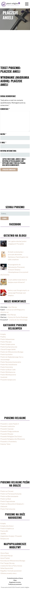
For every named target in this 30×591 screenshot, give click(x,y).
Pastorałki (4, 531)
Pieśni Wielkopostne (8, 375)
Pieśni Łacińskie (6, 354)
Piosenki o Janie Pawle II (9, 424)
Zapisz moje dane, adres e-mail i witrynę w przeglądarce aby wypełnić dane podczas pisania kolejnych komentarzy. (14, 162)
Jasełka (3, 533)
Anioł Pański (5, 558)
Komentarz (5, 109)
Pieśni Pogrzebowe (7, 501)
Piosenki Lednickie (7, 426)
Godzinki (3, 377)
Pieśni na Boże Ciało (8, 370)
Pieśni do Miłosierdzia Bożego (11, 352)
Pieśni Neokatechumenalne (10, 362)
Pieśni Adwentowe (7, 339)
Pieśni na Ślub (5, 499)
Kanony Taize (5, 444)
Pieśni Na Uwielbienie (8, 364)
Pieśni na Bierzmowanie (9, 496)
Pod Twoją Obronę (7, 563)
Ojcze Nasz (4, 553)
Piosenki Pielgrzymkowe (9, 431)
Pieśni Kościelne (6, 367)
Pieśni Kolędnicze (7, 528)
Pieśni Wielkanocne (7, 372)
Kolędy (3, 334)
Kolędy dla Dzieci (7, 526)
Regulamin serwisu (15, 582)
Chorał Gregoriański (8, 349)
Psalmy (3, 337)
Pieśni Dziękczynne (7, 344)
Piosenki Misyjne (6, 434)
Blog (15, 580)
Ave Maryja (12, 307)
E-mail (3, 142)
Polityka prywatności (15, 584)
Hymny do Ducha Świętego (18, 317)
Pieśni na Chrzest (6, 491)
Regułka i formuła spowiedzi (11, 571)
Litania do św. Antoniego (18, 320)
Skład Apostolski (6, 568)
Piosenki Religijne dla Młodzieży (12, 439)
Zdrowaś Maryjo (6, 556)
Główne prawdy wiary (8, 573)
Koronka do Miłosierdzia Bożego (12, 561)
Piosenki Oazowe (7, 429)
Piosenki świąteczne (8, 380)
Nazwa (3, 134)
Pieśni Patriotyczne (7, 509)
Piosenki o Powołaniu (8, 441)
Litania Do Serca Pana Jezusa (11, 566)
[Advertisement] (15, 45)
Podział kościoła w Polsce (15, 578)
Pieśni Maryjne (6, 342)
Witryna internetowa (8, 151)
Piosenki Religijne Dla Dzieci (11, 436)
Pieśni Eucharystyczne (8, 347)
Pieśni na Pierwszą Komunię (10, 494)
